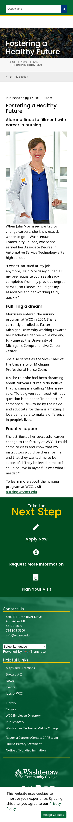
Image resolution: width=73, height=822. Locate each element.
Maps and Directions (20, 668)
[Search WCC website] (64, 9)
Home (12, 61)
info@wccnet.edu (18, 635)
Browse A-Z (14, 674)
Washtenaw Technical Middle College (32, 728)
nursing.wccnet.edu (21, 492)
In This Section (19, 76)
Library (11, 703)
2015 (35, 61)
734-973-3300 (15, 630)
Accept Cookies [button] (53, 815)
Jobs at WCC (14, 693)
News (24, 61)
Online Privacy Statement (24, 744)
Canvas (11, 709)
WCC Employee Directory (23, 715)
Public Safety (15, 722)
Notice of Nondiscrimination (26, 750)
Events (10, 687)
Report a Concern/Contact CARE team (32, 738)
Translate (38, 651)
